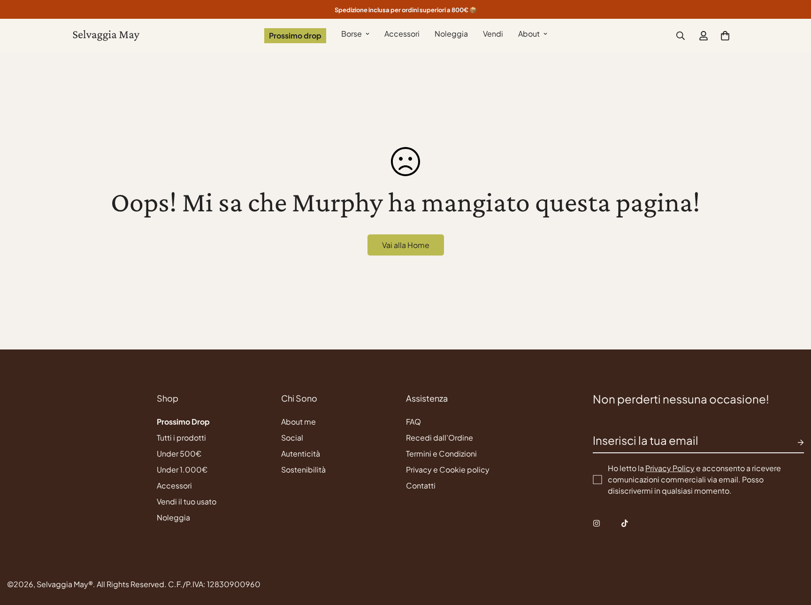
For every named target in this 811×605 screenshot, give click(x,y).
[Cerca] (680, 35)
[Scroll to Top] (792, 554)
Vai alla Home (405, 245)
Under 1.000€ (182, 469)
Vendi (493, 34)
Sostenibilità (303, 469)
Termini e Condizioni (441, 453)
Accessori (402, 34)
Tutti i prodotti (181, 437)
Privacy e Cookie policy (448, 469)
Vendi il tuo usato (186, 501)
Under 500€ (179, 453)
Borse (351, 34)
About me (298, 422)
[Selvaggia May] (106, 35)
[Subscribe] (793, 442)
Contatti (421, 485)
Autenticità (300, 453)
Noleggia (451, 34)
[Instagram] (596, 523)
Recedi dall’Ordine (439, 437)
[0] (725, 36)
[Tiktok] (624, 523)
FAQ (413, 422)
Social (292, 437)
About (529, 34)
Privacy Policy (670, 468)
